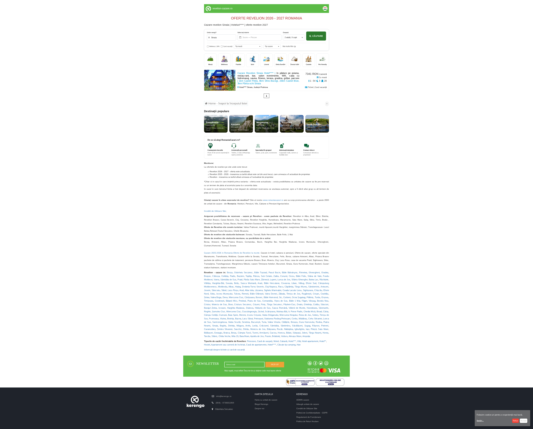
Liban (294, 283)
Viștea (223, 318)
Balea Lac (313, 279)
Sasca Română (279, 308)
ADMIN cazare (302, 400)
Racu (280, 286)
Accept (523, 421)
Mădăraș (303, 318)
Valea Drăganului (270, 315)
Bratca (226, 333)
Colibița (224, 276)
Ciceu (291, 276)
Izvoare (222, 308)
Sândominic (313, 286)
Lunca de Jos (283, 279)
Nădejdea (288, 329)
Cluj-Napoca (271, 286)
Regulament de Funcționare (308, 417)
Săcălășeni (297, 325)
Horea (325, 333)
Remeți (245, 294)
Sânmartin (323, 308)
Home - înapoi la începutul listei (227, 103)
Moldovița (222, 286)
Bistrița (230, 318)
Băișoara (271, 329)
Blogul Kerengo (261, 404)
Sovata (229, 283)
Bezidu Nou (322, 301)
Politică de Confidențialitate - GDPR (311, 413)
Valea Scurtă (234, 322)
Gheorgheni (314, 272)
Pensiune (251, 341)
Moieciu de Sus (219, 304)
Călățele (285, 322)
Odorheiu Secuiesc (243, 272)
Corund (283, 276)
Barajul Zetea (210, 308)
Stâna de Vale (314, 276)
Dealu (299, 304)
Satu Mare (323, 329)
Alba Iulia (249, 290)
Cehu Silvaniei (315, 318)
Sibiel (224, 290)
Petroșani (258, 318)
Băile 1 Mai (294, 301)
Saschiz (238, 329)
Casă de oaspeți (264, 341)
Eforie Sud (311, 283)
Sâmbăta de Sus (228, 279)
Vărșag (312, 301)
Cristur (207, 304)
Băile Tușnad (260, 272)
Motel (276, 341)
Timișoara (208, 301)
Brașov (207, 276)
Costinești (219, 301)
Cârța (325, 311)
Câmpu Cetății (211, 315)
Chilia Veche (224, 336)
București (255, 322)
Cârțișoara (249, 297)
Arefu (248, 325)
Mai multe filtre (288, 46)
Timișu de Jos (293, 294)
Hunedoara (312, 308)
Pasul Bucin (274, 272)
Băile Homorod (271, 297)
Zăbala (282, 294)
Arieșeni (324, 286)
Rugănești (306, 294)
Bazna (238, 318)
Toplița (249, 276)
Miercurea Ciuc (236, 297)
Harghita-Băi (218, 283)
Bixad (319, 311)
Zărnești (265, 279)
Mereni (242, 315)
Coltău (316, 304)
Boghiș (223, 325)
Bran (230, 304)
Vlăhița (207, 283)
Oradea (324, 272)
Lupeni (273, 279)
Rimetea (303, 272)
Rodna (319, 322)
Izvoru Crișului (254, 315)
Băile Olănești (256, 294)
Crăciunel (263, 325)
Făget (304, 301)
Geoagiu (218, 333)
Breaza (294, 322)
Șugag (307, 325)
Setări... (480, 421)
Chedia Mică (309, 311)
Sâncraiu (216, 290)
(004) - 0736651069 (225, 403)
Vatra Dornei (271, 294)
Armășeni (263, 333)
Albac (231, 286)
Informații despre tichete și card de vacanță (224, 349)
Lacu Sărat (247, 318)
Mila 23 (235, 336)
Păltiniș (310, 297)
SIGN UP (275, 364)
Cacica (273, 333)
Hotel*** (292, 341)
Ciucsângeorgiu (249, 311)
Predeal (242, 301)
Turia (264, 322)
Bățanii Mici (231, 301)
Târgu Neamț (315, 333)
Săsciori (324, 304)
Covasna (285, 283)
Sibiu (212, 294)
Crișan (316, 294)
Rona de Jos (305, 315)
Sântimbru (285, 325)
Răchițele (324, 279)
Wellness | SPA (214, 46)
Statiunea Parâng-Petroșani (277, 318)
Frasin (268, 336)
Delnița (231, 325)
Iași (307, 329)
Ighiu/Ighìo (299, 329)
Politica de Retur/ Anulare (307, 421)
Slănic (214, 336)
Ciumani (223, 315)
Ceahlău (324, 294)
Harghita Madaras (236, 308)
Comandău (267, 301)
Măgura (240, 325)
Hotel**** (272, 344)
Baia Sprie (233, 315)
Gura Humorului (306, 322)
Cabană (283, 341)
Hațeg (238, 286)
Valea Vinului (274, 322)
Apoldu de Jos (257, 336)
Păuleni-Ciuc (289, 304)
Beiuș (234, 333)
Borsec (259, 297)
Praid (239, 279)
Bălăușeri (208, 333)
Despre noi (259, 408)
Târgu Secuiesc (274, 304)
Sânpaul (296, 333)
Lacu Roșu (233, 290)
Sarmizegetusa (219, 322)
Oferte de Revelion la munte (246, 253)
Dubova (249, 308)
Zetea (206, 297)
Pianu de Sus (254, 301)
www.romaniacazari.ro (273, 200)
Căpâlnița (289, 286)
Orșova (324, 297)
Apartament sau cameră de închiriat (228, 344)
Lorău (255, 325)
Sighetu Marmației (272, 290)
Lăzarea (259, 290)
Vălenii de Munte (297, 308)
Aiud (241, 290)
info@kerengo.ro (224, 396)
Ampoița (306, 336)
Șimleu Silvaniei (224, 329)
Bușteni (240, 276)
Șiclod (261, 311)
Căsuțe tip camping (286, 344)
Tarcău (207, 336)
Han (299, 344)
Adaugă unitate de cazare (307, 404)
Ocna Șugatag (299, 297)
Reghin (207, 311)
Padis (232, 276)
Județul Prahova (261, 87)
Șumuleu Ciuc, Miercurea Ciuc (226, 311)
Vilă (299, 341)
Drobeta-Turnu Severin (253, 286)
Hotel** (322, 341)
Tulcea (237, 294)
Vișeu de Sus (281, 301)
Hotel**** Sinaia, (246, 87)
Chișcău (318, 290)
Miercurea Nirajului (288, 315)
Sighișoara (308, 290)
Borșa (230, 272)
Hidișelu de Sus (263, 308)
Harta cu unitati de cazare (266, 400)
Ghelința (308, 304)
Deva (225, 297)
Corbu (294, 318)
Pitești (314, 329)
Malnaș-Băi (281, 311)
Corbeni (287, 297)
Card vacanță (227, 46)
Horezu (281, 333)
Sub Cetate (266, 276)
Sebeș (315, 315)
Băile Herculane (272, 283)
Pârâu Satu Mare (252, 279)
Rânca (256, 276)
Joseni (207, 290)
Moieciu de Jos (257, 329)
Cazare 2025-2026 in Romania (218, 253)
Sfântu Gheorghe (299, 279)
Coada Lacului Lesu (292, 290)
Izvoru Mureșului (224, 294)
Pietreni (324, 325)
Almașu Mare (295, 336)
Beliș (236, 283)
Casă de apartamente (256, 344)
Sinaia (215, 325)
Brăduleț (276, 336)
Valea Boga (216, 297)
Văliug (301, 283)
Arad (260, 283)
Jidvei (304, 333)
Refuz (515, 421)
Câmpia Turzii (244, 333)
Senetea (246, 322)
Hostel (207, 344)
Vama (216, 279)
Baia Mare (244, 336)
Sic (280, 297)
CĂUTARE (317, 36)
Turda (317, 297)
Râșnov (315, 325)
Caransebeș (210, 329)
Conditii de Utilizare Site (215, 211)
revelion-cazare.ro (222, 8)
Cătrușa (216, 276)
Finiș (263, 304)
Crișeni (256, 304)
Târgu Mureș (301, 286)
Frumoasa (214, 318)
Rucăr (280, 329)
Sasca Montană (248, 283)
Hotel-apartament (310, 341)
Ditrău (246, 329)
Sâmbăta (274, 325)
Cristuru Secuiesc (242, 304)
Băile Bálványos (290, 272)
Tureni (255, 333)
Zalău (276, 276)
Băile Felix (301, 276)
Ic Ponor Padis (295, 311)
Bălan (288, 333)
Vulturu (284, 336)
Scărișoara (270, 311)
